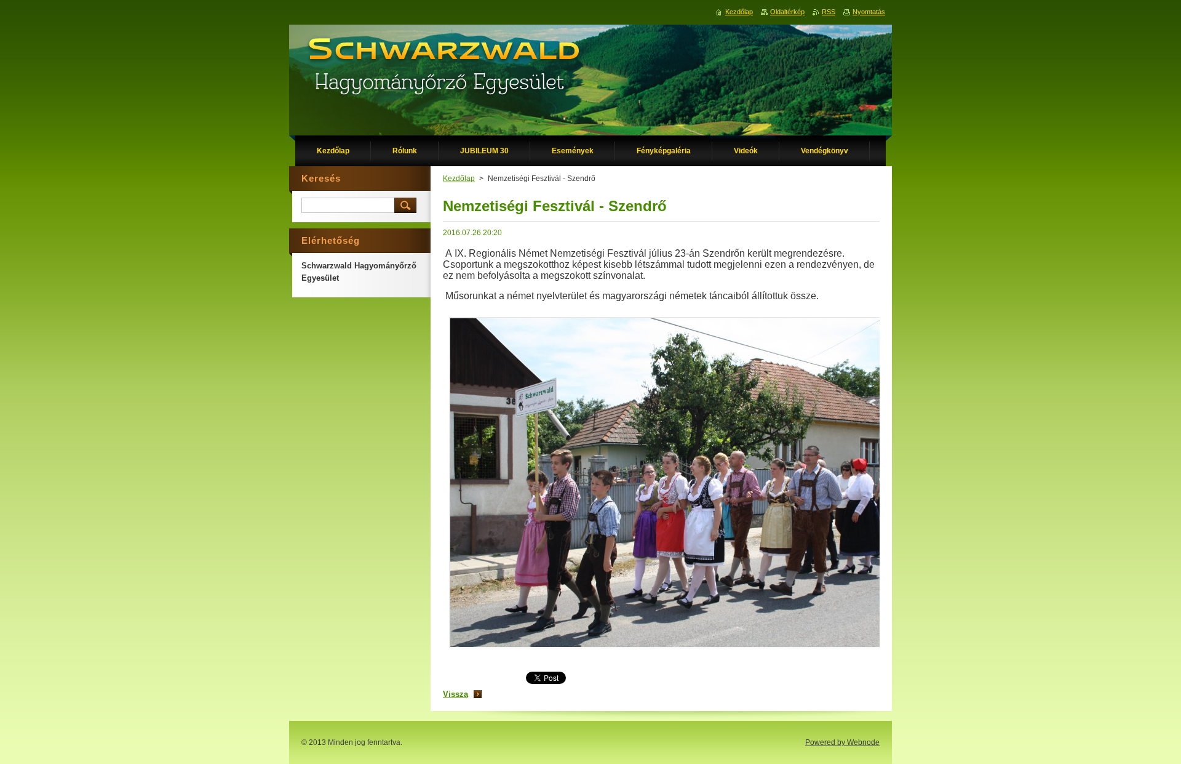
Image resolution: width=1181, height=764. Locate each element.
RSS (828, 11)
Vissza (455, 694)
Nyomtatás (869, 11)
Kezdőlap (459, 178)
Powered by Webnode (842, 742)
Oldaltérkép (787, 11)
